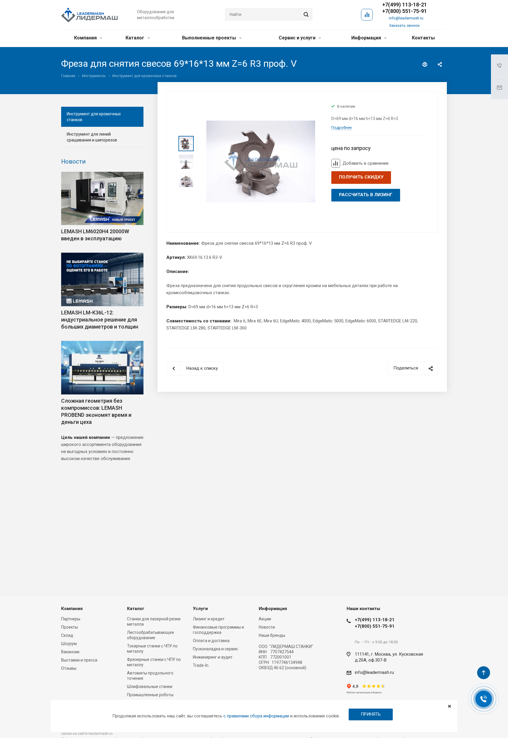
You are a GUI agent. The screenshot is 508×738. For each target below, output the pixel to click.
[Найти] (305, 14)
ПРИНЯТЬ (371, 714)
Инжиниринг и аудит (213, 657)
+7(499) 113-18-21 (375, 619)
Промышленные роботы (150, 694)
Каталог (136, 38)
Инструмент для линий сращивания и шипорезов (92, 137)
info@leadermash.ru (406, 18)
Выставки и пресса (79, 660)
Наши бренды (272, 635)
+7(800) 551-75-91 (404, 11)
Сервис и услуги (298, 38)
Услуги (200, 608)
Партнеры (70, 619)
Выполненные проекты (209, 38)
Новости (73, 161)
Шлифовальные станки (149, 686)
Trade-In (200, 665)
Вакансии (70, 651)
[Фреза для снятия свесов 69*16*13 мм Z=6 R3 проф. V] (260, 161)
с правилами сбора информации (256, 716)
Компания (86, 38)
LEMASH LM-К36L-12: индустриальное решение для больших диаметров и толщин (99, 319)
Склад (67, 635)
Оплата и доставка (211, 640)
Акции (265, 619)
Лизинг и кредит (209, 619)
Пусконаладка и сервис (215, 649)
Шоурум (69, 643)
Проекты (69, 627)
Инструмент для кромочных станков (94, 116)
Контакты (423, 38)
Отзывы (68, 668)
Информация (366, 38)
